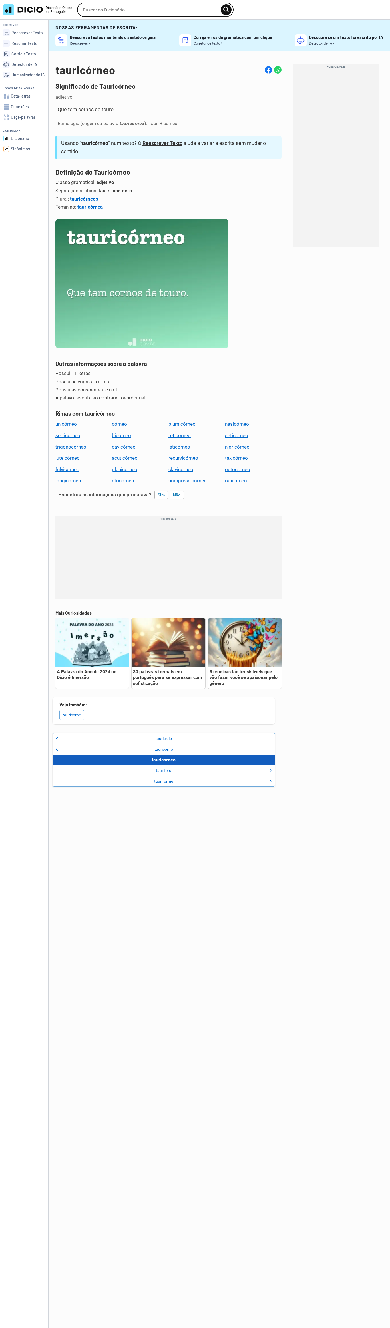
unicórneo (66, 424)
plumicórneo (182, 424)
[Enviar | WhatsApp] (278, 70)
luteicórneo (67, 458)
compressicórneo (187, 480)
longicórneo (68, 480)
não (177, 495)
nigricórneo (237, 447)
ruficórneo (236, 480)
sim (161, 495)
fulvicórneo (67, 469)
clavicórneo (180, 469)
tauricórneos (84, 199)
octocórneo (237, 469)
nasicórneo (237, 424)
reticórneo (179, 435)
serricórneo (67, 435)
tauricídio (163, 738)
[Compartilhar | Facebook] (268, 70)
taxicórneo (236, 458)
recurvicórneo (183, 458)
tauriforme (163, 781)
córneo (119, 424)
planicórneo (124, 469)
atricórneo (123, 480)
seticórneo (236, 435)
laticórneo (179, 447)
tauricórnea (90, 207)
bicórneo (121, 435)
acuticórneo (125, 458)
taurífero (163, 770)
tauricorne (72, 715)
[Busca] (226, 9)
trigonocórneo (70, 447)
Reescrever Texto (162, 143)
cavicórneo (124, 447)
